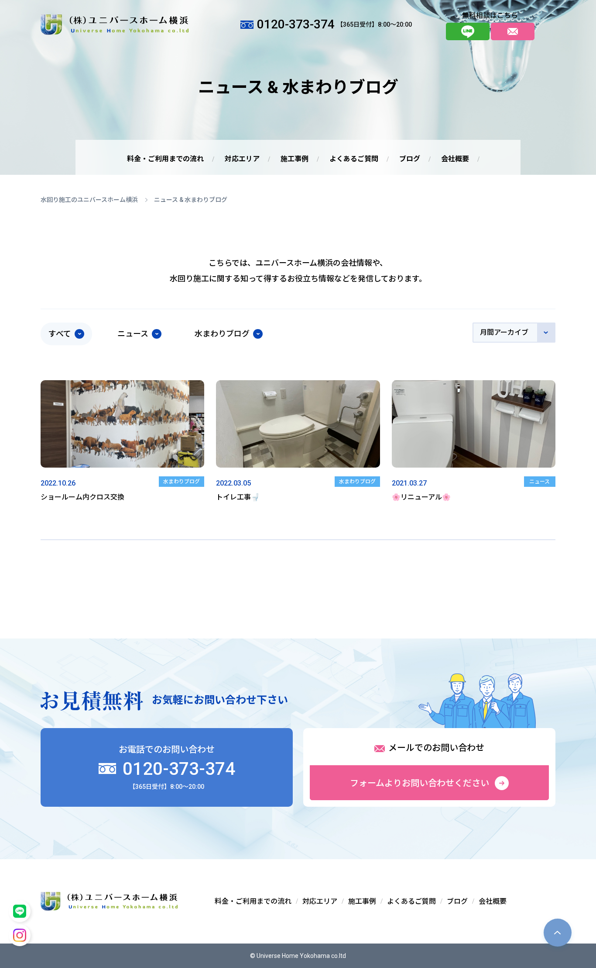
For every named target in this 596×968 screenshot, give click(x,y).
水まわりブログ (222, 333)
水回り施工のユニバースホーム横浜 (89, 200)
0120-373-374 (176, 769)
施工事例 (294, 159)
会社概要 (455, 159)
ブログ (409, 159)
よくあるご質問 (353, 159)
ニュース (132, 333)
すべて (59, 333)
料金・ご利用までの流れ (165, 159)
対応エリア (242, 159)
